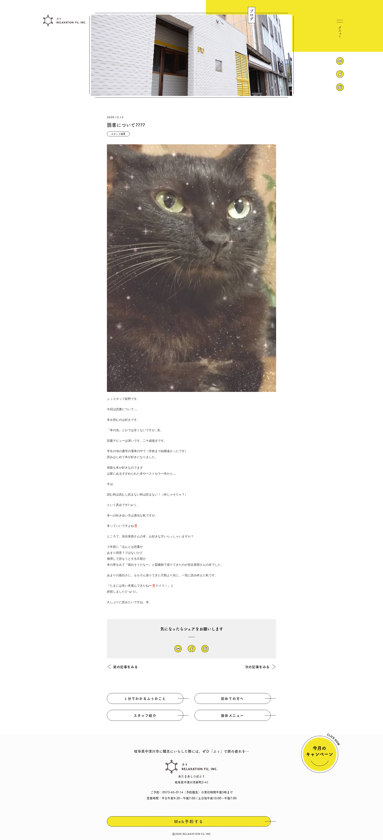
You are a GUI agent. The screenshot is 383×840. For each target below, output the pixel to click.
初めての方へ (232, 698)
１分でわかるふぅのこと (145, 698)
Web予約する (189, 821)
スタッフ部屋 (118, 134)
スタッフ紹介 (145, 715)
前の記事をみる (125, 666)
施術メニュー (232, 715)
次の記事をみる (257, 666)
